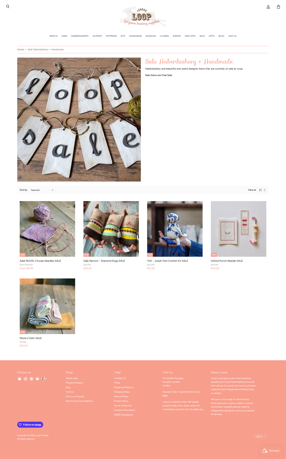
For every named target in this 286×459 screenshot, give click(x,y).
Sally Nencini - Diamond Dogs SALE (104, 260)
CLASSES (164, 36)
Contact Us (120, 378)
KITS (123, 36)
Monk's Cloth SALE (31, 338)
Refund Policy (121, 396)
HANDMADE (135, 36)
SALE (202, 36)
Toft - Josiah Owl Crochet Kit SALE (167, 260)
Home (20, 49)
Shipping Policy (122, 391)
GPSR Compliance (123, 414)
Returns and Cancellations (79, 401)
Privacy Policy (121, 401)
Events (177, 36)
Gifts (212, 36)
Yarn (64, 36)
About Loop (72, 378)
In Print (97, 36)
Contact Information (124, 410)
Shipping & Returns (124, 387)
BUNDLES (151, 36)
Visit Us (232, 36)
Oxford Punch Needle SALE (227, 260)
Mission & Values (74, 382)
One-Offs (190, 36)
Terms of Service (123, 405)
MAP (165, 395)
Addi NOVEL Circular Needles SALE (40, 260)
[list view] (264, 190)
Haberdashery (80, 36)
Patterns (111, 36)
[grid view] (260, 190)
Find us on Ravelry (75, 396)
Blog (221, 36)
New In (53, 36)
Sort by (23, 190)
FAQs (117, 382)
